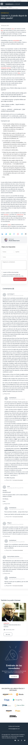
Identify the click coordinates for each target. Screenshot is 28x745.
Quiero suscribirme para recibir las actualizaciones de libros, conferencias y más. (13, 275)
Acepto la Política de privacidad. (11, 272)
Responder (7, 394)
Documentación (10, 1)
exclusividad (16, 40)
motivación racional (6, 67)
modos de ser (20, 214)
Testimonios (18, 1)
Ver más (8, 634)
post (13, 28)
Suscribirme (14, 676)
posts (9, 224)
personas (6, 214)
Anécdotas (6, 623)
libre (2, 30)
